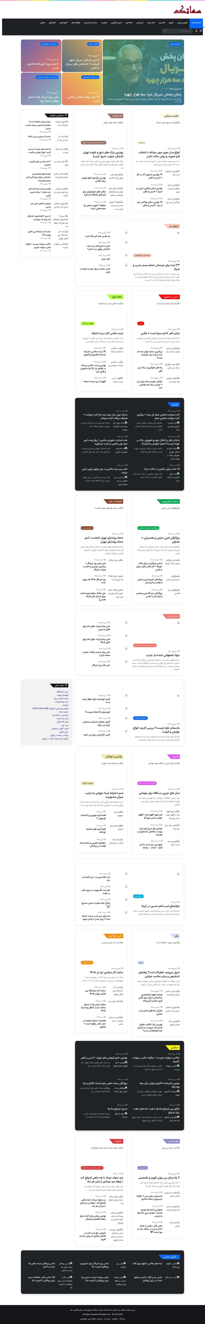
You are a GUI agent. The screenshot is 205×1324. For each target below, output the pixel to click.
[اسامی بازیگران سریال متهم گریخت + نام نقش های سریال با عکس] (82, 55)
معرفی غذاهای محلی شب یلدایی (150, 1012)
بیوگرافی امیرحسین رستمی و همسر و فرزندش (149, 581)
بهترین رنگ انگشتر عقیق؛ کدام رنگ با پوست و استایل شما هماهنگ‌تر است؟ (150, 1027)
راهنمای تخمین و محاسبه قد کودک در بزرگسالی (92, 844)
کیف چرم (106, 259)
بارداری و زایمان (145, 693)
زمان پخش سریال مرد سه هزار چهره (152, 94)
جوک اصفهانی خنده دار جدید (163, 655)
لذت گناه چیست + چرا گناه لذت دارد (96, 879)
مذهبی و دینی (137, 863)
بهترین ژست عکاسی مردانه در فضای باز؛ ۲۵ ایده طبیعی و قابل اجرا (93, 368)
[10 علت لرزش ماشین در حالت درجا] (172, 477)
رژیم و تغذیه (151, 684)
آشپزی (171, 22)
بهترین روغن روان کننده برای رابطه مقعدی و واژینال (93, 1217)
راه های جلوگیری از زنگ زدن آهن (150, 369)
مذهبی (42, 22)
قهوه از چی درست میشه (95, 381)
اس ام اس (139, 22)
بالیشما (65, 705)
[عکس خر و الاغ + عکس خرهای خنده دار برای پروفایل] (172, 1281)
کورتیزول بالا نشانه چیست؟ (97, 712)
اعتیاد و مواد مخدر (101, 693)
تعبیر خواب (157, 863)
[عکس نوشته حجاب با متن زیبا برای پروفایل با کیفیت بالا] (118, 1281)
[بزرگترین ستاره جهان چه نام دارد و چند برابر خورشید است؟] (172, 352)
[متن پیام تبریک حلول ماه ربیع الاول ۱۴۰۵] (126, 635)
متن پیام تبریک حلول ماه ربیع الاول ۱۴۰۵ (96, 641)
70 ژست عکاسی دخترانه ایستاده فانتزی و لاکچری (95, 353)
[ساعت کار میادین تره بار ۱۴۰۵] (60, 140)
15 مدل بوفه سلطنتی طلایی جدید (83, 99)
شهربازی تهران (62, 695)
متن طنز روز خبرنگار (101, 665)
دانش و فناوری (116, 22)
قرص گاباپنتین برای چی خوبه (97, 735)
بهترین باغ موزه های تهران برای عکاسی (94, 179)
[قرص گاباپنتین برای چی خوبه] (126, 731)
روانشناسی (173, 1141)
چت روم (65, 725)
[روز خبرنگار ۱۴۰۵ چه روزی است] (115, 580)
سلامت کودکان (123, 693)
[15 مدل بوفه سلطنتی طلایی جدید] (82, 89)
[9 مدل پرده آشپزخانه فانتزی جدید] (41, 55)
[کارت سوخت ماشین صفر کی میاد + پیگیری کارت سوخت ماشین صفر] (172, 426)
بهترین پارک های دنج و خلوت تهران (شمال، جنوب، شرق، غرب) (103, 154)
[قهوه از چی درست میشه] (115, 382)
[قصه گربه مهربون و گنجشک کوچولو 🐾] (115, 815)
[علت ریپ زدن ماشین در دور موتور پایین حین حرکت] (119, 481)
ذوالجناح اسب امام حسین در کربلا (161, 906)
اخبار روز (162, 22)
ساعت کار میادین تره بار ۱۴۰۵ (39, 136)
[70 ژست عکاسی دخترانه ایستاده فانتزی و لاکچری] (115, 352)
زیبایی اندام (132, 684)
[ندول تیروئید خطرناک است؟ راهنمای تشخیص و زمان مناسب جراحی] (60, 125)
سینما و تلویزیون (170, 501)
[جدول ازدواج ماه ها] (119, 1117)
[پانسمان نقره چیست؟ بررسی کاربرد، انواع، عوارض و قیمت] (60, 152)
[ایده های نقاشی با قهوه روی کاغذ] (172, 1267)
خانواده (118, 1141)
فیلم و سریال (175, 44)
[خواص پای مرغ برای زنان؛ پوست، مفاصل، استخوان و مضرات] (172, 829)
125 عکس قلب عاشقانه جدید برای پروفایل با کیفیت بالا (41, 1279)
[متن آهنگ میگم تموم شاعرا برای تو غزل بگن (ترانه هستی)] (115, 593)
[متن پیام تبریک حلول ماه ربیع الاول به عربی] (126, 622)
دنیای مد (104, 22)
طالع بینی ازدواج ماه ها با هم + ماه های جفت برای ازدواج (157, 1110)
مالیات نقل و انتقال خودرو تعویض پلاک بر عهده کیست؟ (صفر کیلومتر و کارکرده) (158, 442)
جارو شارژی (63, 732)
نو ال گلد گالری (62, 721)
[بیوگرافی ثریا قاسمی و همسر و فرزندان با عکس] (172, 593)
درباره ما (107, 1318)
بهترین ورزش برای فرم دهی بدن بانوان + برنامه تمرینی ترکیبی (39, 192)
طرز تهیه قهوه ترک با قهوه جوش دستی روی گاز (150, 816)
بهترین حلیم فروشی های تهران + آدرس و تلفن (104, 1058)
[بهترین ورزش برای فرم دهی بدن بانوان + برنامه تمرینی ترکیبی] (60, 192)
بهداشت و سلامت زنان (170, 693)
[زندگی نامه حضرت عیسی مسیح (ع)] (126, 899)
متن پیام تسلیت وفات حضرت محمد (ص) (96, 654)
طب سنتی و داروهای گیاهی (107, 684)
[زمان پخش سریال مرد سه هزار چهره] (143, 72)
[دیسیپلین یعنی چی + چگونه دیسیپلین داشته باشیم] (172, 1196)
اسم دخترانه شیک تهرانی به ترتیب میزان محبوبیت (104, 795)
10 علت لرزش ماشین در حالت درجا (162, 469)
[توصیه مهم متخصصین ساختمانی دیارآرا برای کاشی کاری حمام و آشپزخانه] (60, 177)
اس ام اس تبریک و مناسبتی (47, 77)
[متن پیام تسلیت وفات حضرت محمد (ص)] (126, 648)
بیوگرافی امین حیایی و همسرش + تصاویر (160, 540)
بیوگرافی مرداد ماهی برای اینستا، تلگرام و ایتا (105, 1083)
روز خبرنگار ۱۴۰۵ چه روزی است (94, 581)
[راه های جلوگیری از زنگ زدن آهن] (172, 368)
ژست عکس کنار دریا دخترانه (107, 333)
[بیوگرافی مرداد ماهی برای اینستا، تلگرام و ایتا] (119, 1091)
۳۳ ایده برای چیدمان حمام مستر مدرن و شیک (156, 267)
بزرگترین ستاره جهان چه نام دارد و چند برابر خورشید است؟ (149, 355)
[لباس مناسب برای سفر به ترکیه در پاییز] (126, 265)
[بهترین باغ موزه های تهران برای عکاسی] (115, 178)
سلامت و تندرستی (90, 22)
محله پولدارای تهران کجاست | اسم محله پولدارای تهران (104, 540)
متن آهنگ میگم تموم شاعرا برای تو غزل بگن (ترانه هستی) (93, 596)
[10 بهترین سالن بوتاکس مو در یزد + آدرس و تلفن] (172, 202)
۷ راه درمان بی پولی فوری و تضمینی (159, 1178)
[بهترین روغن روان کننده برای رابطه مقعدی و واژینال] (115, 1218)
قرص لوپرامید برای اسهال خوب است (96, 700)
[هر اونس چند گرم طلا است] (126, 232)
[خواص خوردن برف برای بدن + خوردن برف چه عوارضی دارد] (172, 382)
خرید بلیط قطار (62, 691)
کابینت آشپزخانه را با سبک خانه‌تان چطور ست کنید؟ (98, 247)
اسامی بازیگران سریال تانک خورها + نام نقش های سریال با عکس (149, 566)
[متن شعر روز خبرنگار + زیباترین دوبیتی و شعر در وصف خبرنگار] (116, 563)
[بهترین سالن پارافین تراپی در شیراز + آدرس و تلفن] (172, 189)
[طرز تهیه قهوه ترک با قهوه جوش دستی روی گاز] (172, 815)
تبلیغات (115, 1318)
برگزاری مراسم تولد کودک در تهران (55, 738)
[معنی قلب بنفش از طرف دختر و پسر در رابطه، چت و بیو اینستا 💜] (172, 1226)
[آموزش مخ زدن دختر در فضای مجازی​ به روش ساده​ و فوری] (115, 1235)
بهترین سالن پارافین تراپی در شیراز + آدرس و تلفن (149, 190)
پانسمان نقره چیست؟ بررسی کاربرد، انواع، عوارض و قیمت (156, 730)
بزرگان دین (175, 863)
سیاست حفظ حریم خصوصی (91, 1318)
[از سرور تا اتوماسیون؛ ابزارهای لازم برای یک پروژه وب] (60, 221)
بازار (176, 936)
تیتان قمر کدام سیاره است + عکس (160, 333)
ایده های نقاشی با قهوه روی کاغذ (147, 1263)
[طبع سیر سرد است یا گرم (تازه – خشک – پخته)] (172, 845)
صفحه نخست (196, 22)
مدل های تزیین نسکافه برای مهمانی (159, 793)
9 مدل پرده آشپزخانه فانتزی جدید (43, 66)
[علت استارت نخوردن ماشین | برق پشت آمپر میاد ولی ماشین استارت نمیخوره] (119, 452)
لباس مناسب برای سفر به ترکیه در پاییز (95, 270)
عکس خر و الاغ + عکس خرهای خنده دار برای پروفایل (148, 1279)
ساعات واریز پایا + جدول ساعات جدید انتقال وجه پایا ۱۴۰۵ (93, 1008)
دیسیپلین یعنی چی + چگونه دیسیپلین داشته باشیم (149, 1197)
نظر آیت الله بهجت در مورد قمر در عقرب (96, 892)
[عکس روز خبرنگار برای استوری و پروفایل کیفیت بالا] (118, 1267)
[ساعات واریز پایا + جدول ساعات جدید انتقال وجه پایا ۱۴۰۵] (115, 1005)
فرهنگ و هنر (75, 22)
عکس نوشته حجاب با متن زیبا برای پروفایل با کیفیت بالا (95, 1279)
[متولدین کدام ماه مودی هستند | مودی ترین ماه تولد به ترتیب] (172, 1210)
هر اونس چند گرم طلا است (97, 236)
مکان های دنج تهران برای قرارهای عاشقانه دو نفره (94, 193)
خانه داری (129, 22)
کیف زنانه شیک (62, 718)
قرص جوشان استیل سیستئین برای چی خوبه (96, 723)
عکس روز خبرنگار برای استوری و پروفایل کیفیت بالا (94, 1265)
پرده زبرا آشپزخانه (61, 701)
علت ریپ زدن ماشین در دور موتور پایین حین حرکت (104, 470)
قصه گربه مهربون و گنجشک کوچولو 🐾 (93, 817)
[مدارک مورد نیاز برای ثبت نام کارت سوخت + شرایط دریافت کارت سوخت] (119, 426)
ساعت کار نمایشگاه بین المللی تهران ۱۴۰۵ (95, 992)
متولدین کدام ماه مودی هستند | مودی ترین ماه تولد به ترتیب (149, 1213)
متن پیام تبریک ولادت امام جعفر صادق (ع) (43, 99)
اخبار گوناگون (115, 936)
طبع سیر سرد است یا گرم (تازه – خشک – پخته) (151, 846)
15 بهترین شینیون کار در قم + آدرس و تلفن (149, 176)
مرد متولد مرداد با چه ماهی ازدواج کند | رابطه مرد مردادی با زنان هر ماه (101, 1180)
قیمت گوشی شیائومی (59, 728)
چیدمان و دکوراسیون (49, 44)
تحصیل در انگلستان (60, 715)
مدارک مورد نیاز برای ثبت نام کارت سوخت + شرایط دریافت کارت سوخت (105, 416)
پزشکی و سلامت (172, 684)
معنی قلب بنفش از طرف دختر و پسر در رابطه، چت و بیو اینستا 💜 (149, 1229)
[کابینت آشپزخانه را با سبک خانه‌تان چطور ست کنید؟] (126, 242)
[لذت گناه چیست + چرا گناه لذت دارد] (126, 873)
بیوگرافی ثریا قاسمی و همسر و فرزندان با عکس (149, 595)
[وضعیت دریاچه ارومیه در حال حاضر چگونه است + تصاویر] (115, 1021)
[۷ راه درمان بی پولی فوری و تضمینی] (60, 165)
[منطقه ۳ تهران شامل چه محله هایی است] (115, 206)
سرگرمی (174, 1047)
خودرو (175, 404)
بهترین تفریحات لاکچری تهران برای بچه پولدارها (159, 1085)
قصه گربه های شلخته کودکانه (96, 831)
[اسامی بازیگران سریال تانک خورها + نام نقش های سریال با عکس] (172, 564)
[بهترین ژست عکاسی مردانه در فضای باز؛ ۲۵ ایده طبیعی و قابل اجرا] (115, 366)
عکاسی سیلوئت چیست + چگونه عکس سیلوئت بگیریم (156, 1059)
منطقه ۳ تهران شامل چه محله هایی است (94, 207)
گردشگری (52, 22)
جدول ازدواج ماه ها (117, 1109)
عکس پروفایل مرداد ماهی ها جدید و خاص (41, 1265)
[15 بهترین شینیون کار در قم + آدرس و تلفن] (172, 175)
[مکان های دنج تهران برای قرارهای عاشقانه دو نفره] (115, 192)
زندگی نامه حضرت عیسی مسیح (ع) (96, 904)
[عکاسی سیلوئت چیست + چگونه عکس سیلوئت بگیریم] (60, 248)
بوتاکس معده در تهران (59, 735)
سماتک (122, 1318)
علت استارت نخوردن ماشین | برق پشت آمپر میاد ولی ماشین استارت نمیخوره (105, 442)
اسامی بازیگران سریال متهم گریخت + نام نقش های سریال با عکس (82, 64)
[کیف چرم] (126, 255)
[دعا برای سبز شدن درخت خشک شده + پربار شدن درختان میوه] (126, 912)
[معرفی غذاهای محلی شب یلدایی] (60, 207)
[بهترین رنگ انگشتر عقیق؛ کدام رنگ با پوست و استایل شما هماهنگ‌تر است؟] (172, 1025)
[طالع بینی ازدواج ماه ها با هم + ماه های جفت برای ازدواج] (172, 1121)
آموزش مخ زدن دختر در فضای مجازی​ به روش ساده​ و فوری (92, 1236)
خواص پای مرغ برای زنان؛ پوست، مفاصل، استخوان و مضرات (150, 832)
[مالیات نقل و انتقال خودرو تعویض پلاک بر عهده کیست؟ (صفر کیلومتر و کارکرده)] (172, 454)
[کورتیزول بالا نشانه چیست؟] (126, 708)
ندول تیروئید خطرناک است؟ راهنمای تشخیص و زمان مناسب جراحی (38, 125)
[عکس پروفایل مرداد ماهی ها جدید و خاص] (65, 1267)
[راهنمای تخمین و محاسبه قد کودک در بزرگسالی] (115, 843)
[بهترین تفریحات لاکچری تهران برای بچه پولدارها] (172, 1095)
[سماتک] (187, 10)
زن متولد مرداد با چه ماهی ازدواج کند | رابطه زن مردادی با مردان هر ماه (93, 1203)
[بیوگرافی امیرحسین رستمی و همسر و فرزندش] (172, 580)
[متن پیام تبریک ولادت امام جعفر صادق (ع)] (41, 89)
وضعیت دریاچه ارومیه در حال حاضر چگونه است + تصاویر (94, 1024)
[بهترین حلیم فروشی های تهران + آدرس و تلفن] (119, 1066)
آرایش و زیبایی (182, 22)
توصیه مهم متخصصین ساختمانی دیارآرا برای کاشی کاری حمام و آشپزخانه (38, 177)
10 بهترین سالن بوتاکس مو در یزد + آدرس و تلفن (149, 204)
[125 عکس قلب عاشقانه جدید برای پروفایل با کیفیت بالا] (65, 1283)
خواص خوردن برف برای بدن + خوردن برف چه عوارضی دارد (149, 384)
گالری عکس (63, 22)
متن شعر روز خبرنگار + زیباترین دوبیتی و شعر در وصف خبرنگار (94, 566)
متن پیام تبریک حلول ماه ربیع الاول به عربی (96, 628)
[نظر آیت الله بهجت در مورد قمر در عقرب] (126, 886)
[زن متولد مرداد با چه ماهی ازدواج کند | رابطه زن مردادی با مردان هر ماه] (115, 1200)
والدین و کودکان (114, 757)
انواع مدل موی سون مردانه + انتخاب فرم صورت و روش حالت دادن (159, 154)
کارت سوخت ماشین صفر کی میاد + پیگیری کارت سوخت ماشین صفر (158, 416)
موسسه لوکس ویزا (61, 698)
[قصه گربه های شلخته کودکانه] (115, 829)
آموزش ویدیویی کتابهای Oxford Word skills (50, 708)
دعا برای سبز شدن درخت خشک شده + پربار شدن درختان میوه (96, 917)
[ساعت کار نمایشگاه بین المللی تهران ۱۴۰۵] (60, 235)
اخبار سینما (151, 22)
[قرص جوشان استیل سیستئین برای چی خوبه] (126, 718)
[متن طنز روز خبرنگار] (126, 661)
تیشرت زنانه (63, 711)
